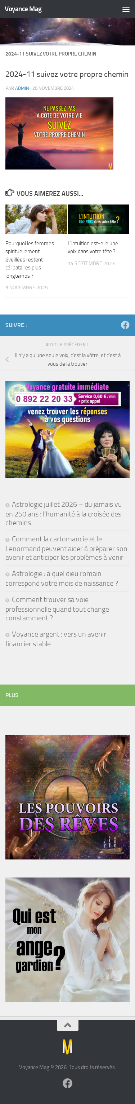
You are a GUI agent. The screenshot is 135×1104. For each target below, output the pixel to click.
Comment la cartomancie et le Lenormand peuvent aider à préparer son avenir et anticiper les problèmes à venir (66, 548)
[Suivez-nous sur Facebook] (125, 325)
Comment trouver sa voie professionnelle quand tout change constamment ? (57, 608)
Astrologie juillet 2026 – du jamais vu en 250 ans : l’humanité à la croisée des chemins (63, 513)
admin (22, 88)
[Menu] (126, 9)
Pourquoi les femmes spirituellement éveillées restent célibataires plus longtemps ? (29, 259)
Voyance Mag (23, 9)
